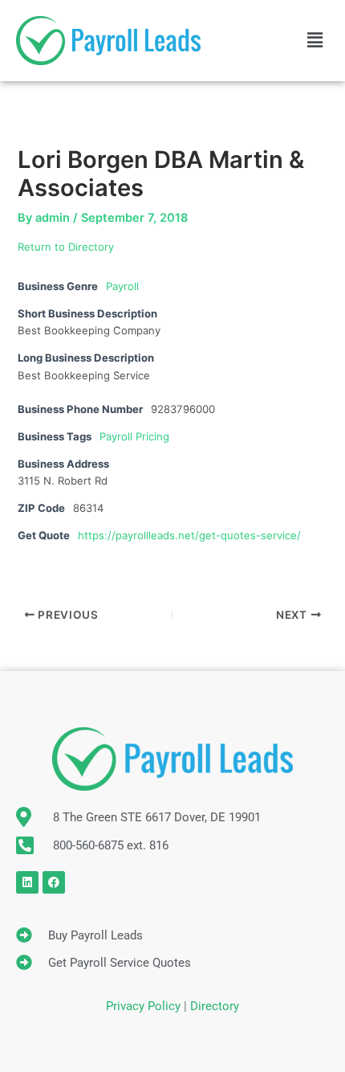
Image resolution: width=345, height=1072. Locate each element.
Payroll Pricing (134, 436)
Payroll (122, 286)
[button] (315, 40)
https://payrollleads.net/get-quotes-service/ (189, 535)
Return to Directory (66, 246)
